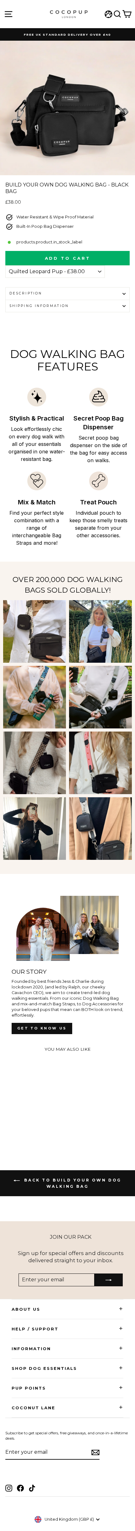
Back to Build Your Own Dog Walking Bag (72, 1183)
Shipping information (39, 306)
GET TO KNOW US (42, 1028)
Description (25, 293)
